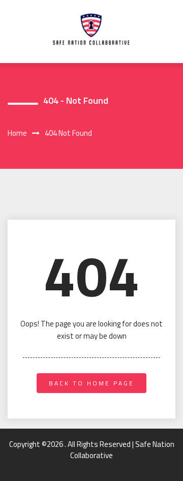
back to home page (91, 383)
